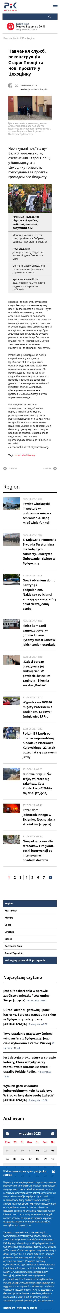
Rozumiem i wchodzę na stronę (20, 1307)
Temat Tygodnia (14, 953)
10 (52, 1159)
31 (30, 1150)
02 (45, 1150)
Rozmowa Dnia (13, 946)
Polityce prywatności (20, 1225)
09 (45, 1159)
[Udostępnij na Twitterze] (17, 85)
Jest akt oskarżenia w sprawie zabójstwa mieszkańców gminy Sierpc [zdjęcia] (26, 995)
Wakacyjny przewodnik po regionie (25, 960)
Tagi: (11, 455)
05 (14, 1159)
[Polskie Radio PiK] (10, 7)
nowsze (47, 468)
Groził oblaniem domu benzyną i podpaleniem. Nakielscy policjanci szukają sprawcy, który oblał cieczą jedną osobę (39, 594)
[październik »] (52, 1133)
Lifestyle (9, 931)
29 (14, 1150)
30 (22, 1150)
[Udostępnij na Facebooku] (11, 85)
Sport (8, 924)
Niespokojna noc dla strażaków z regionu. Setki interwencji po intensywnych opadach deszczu (38, 850)
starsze (13, 468)
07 (30, 1159)
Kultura (9, 917)
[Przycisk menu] (55, 7)
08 (37, 1159)
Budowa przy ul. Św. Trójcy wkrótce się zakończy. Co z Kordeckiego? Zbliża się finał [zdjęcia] (37, 783)
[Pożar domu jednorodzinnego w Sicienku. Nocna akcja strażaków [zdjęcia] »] (11, 815)
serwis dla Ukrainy (24, 455)
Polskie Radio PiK (13, 38)
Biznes (8, 938)
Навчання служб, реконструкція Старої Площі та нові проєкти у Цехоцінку (27, 62)
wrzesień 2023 (30, 1134)
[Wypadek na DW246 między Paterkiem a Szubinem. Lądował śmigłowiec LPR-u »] (11, 707)
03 (52, 1150)
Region (30, 38)
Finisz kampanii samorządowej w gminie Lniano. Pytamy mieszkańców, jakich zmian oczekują (39, 635)
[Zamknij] (53, 1172)
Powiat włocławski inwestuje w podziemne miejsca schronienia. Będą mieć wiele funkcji (37, 513)
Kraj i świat (11, 910)
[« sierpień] (7, 1133)
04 (7, 1159)
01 (37, 1150)
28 (7, 1150)
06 (22, 1159)
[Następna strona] (50, 877)
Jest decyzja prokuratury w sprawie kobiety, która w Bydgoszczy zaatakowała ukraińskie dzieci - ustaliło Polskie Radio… (29, 1066)
